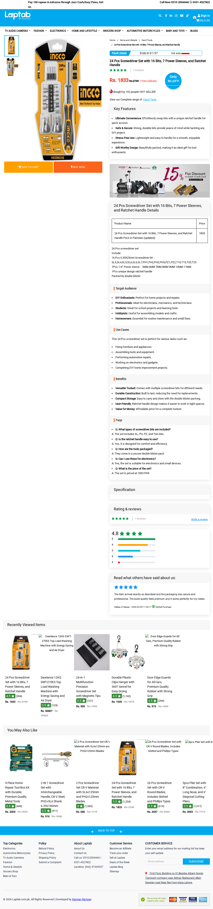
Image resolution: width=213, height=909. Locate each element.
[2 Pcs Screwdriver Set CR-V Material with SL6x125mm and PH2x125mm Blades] (92, 776)
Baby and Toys (175, 30)
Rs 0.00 (205, 20)
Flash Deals (119, 53)
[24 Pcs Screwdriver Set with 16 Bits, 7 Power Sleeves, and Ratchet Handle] (21, 670)
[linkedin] (171, 15)
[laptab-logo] (17, 15)
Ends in (144, 53)
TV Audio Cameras (16, 30)
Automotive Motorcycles (144, 30)
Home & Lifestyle (12, 866)
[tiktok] (187, 15)
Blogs (194, 30)
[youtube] (181, 15)
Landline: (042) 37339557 (88, 866)
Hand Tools (149, 99)
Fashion (39, 30)
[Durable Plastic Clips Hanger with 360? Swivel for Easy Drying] (128, 670)
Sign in (205, 15)
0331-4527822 (201, 2)
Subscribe (196, 861)
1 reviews (138, 70)
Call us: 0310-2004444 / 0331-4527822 (87, 860)
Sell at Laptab (117, 857)
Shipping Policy (47, 857)
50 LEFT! (173, 81)
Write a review (199, 519)
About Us (79, 848)
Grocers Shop (112, 30)
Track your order (119, 853)
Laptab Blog (116, 866)
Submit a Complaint (50, 862)
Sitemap (114, 871)
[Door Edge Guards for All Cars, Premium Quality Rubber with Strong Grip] (163, 670)
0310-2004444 (179, 2)
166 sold (176, 53)
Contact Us (80, 853)
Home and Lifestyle (85, 30)
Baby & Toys (10, 876)
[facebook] (166, 15)
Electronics (58, 30)
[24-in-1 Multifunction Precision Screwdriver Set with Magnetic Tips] (92, 670)
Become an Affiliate (120, 848)
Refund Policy (46, 848)
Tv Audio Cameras (13, 857)
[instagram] (176, 15)
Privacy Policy (46, 853)
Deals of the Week (120, 862)
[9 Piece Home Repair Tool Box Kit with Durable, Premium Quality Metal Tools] (21, 776)
